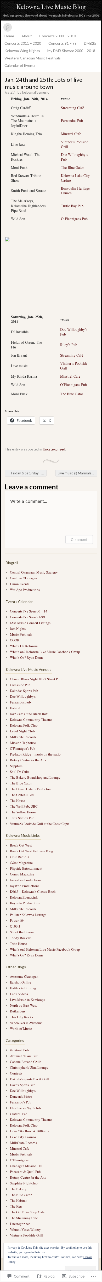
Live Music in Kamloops (27, 999)
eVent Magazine (21, 862)
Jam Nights (18, 628)
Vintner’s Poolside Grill (74, 144)
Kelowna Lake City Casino (75, 178)
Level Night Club (22, 731)
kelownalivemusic (35, 92)
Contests (16, 1073)
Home (9, 36)
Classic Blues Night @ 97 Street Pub (35, 679)
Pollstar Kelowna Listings (28, 914)
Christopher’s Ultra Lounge (29, 1067)
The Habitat (18, 1200)
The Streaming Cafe (24, 1217)
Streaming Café (72, 107)
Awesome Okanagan (24, 976)
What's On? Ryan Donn (26, 657)
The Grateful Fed (22, 794)
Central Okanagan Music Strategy (34, 572)
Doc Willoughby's (23, 696)
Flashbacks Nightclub (25, 1108)
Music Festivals (21, 634)
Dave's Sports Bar (22, 1084)
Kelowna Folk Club (24, 725)
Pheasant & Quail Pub (25, 1171)
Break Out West (21, 845)
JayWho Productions (24, 885)
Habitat (15, 708)
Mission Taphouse (23, 742)
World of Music (21, 1028)
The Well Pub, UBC (24, 806)
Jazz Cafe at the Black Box (29, 713)
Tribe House (18, 943)
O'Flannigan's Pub (22, 748)
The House (17, 800)
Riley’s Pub (68, 344)
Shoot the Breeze (22, 932)
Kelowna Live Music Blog (51, 6)
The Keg (16, 1206)
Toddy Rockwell (21, 937)
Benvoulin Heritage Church (75, 190)
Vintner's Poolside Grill (26, 1235)
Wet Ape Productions (25, 589)
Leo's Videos (19, 993)
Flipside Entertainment (26, 868)
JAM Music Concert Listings (30, 622)
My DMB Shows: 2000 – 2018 (71, 50)
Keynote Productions (25, 903)
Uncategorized (54, 449)
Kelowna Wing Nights (22, 50)
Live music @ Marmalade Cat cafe (77, 473)
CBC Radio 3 (19, 856)
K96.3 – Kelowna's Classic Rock (33, 891)
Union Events (19, 583)
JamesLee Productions (25, 880)
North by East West (23, 1005)
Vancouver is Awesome (26, 1022)
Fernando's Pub (20, 1102)
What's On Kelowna (24, 645)
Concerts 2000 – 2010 (57, 36)
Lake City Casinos (23, 1136)
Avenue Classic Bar (23, 1055)
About (26, 36)
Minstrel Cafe (71, 133)
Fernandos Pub (72, 120)
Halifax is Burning (23, 988)
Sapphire (16, 765)
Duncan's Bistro (21, 1096)
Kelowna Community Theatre (31, 719)
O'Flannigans (19, 1160)
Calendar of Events (20, 65)
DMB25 (90, 43)
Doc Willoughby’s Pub (74, 157)
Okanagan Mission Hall (26, 1165)
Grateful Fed (18, 1113)
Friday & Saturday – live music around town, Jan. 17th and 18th (27, 473)
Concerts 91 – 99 (62, 43)
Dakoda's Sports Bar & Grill (29, 1079)
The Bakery (18, 1189)
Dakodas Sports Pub (24, 690)
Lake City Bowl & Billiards (29, 1131)
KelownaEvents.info (24, 897)
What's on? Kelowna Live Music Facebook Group (45, 651)
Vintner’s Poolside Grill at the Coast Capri (39, 823)
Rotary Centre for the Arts (28, 760)
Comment (79, 539)
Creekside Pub (20, 684)
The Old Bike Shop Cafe (27, 1212)
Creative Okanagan (23, 578)
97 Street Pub (19, 1050)
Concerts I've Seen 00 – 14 (28, 611)
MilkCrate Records (23, 1142)
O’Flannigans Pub (74, 218)
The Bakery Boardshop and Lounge (35, 777)
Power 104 (17, 920)
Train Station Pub (22, 817)
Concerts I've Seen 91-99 (27, 617)
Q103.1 (15, 926)
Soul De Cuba (20, 771)
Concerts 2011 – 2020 (22, 43)
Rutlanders (17, 1011)
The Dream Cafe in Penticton (30, 789)
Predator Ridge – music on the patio (35, 754)
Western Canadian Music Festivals (32, 58)
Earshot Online (20, 982)
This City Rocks (21, 1017)
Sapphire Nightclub (24, 1183)
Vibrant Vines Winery (25, 1229)
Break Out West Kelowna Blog (31, 851)
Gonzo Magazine (22, 874)
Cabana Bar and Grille (25, 1061)
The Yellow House (23, 812)
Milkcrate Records (23, 736)
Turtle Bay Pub (72, 205)
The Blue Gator (72, 167)
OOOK (14, 640)
